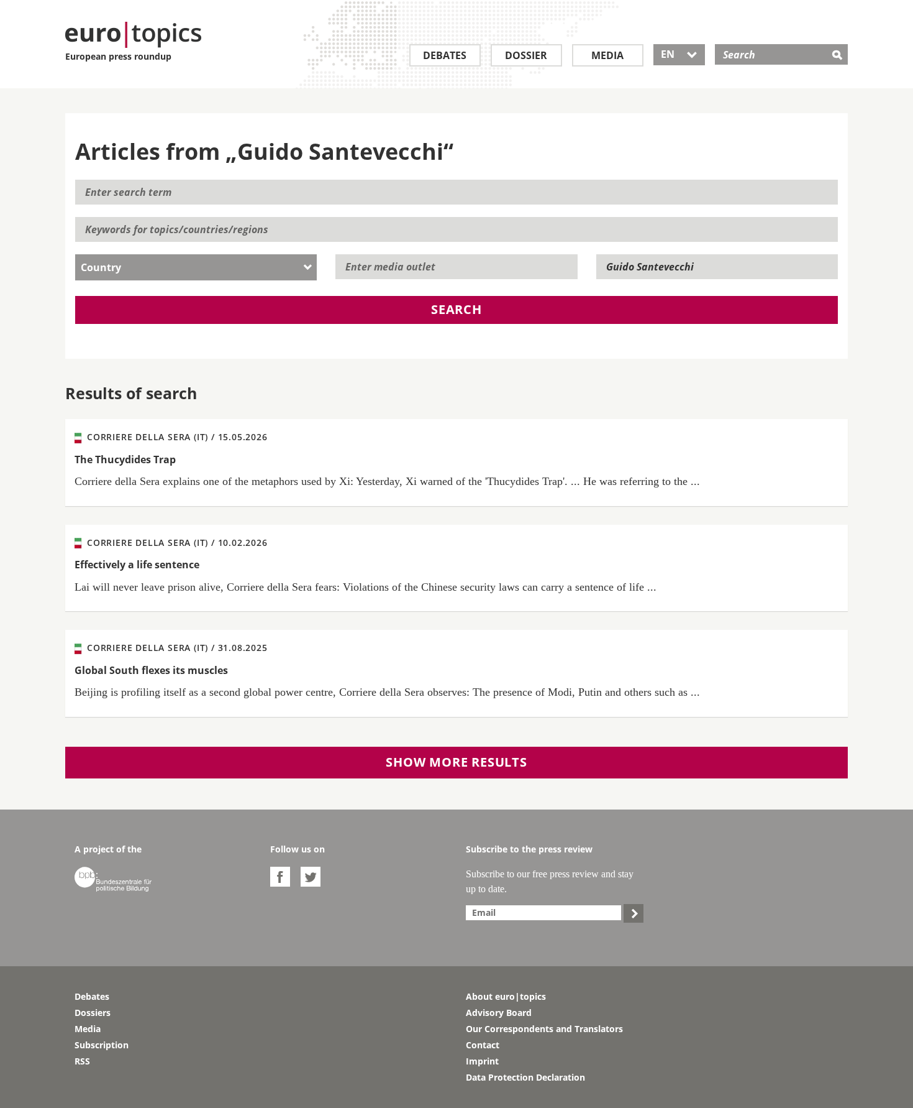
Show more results (456, 762)
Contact (482, 1045)
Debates (444, 55)
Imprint (482, 1061)
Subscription (102, 1045)
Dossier (526, 55)
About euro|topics (506, 996)
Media (607, 55)
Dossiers (93, 1012)
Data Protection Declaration (525, 1077)
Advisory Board (499, 1012)
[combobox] (196, 267)
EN (679, 54)
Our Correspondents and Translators (544, 1029)
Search (456, 309)
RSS (82, 1061)
